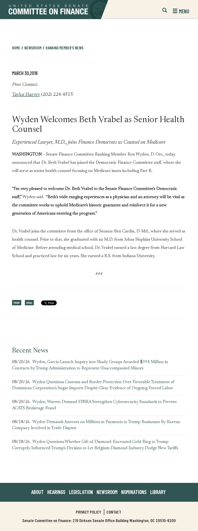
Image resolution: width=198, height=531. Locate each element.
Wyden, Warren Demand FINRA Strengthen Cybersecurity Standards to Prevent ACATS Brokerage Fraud (94, 405)
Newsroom (107, 492)
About (37, 492)
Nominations (134, 492)
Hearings (56, 492)
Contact (113, 512)
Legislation (81, 492)
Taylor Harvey (26, 94)
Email (29, 302)
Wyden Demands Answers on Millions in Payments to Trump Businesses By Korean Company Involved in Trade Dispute (96, 425)
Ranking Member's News (65, 47)
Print (17, 302)
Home (16, 47)
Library (158, 492)
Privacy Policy (88, 512)
